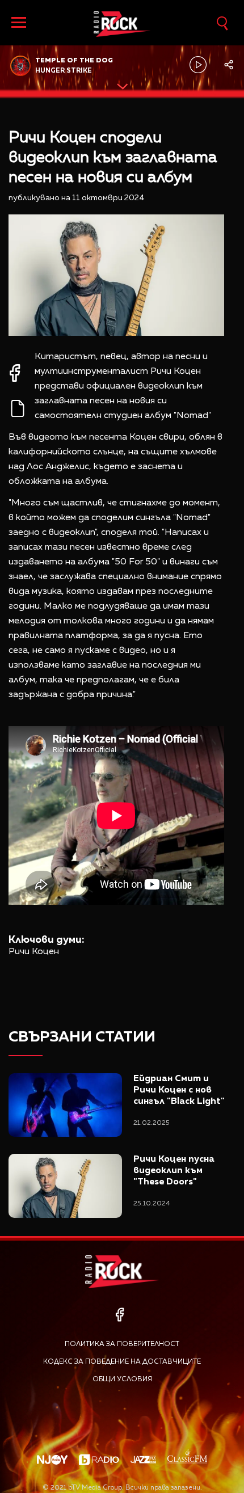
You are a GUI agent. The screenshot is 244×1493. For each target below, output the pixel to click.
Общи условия (122, 1379)
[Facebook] (119, 1315)
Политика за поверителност (122, 1344)
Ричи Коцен (34, 951)
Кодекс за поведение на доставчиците (122, 1362)
